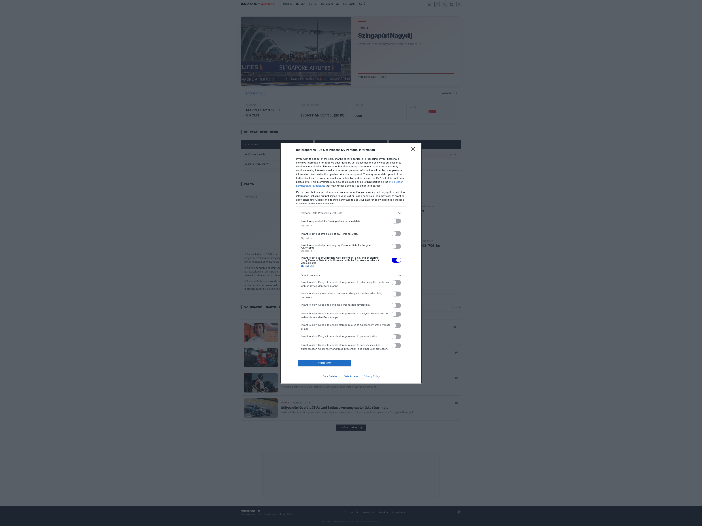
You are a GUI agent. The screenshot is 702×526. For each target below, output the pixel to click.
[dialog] (351, 263)
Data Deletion (330, 376)
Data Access (351, 376)
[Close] (414, 150)
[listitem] (351, 213)
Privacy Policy (372, 376)
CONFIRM (324, 363)
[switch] (396, 221)
